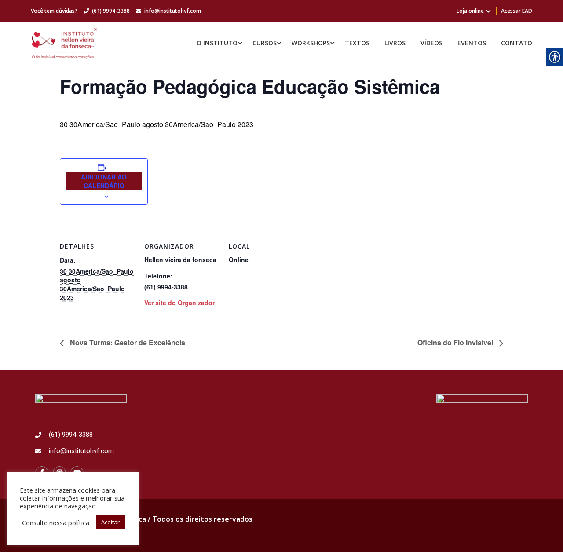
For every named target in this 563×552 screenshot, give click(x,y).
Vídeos (431, 43)
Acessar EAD (516, 11)
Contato (516, 43)
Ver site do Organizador (179, 302)
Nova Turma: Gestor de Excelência (126, 342)
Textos (357, 43)
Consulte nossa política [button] (55, 522)
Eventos (471, 43)
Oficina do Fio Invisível (456, 342)
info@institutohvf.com (172, 11)
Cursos (264, 43)
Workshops (311, 43)
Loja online (470, 11)
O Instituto (217, 43)
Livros (395, 43)
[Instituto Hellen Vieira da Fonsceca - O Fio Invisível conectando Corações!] (64, 43)
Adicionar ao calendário (104, 181)
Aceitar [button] (110, 522)
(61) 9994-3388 (111, 11)
